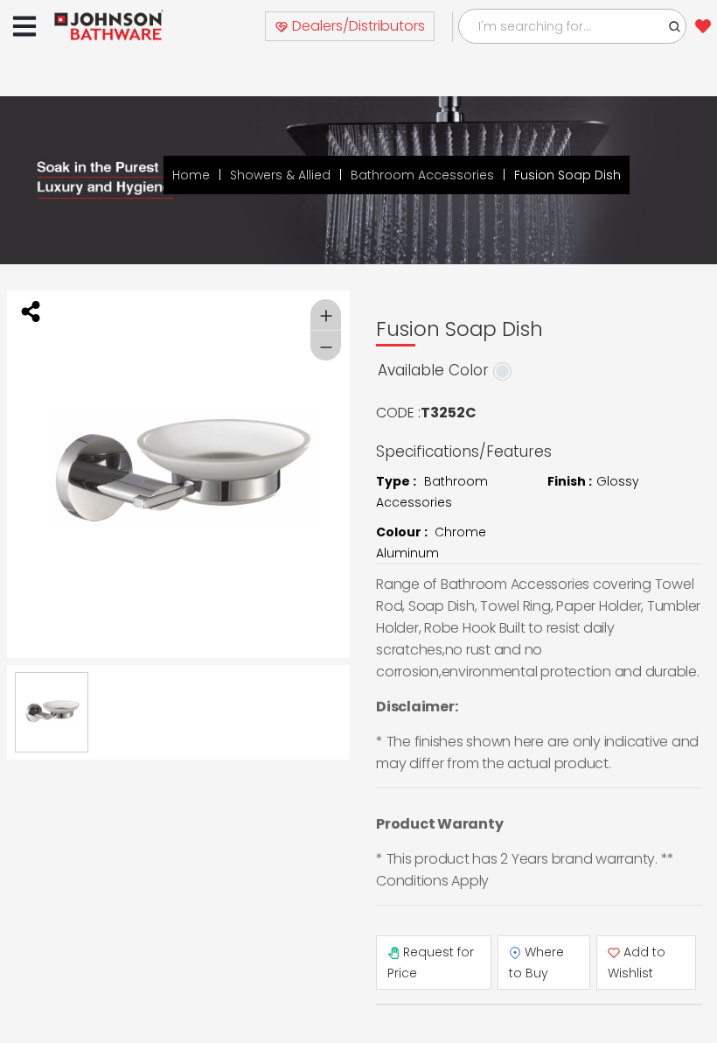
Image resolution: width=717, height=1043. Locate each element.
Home (191, 175)
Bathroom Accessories (422, 175)
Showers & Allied (280, 175)
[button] (675, 26)
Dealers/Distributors (357, 26)
